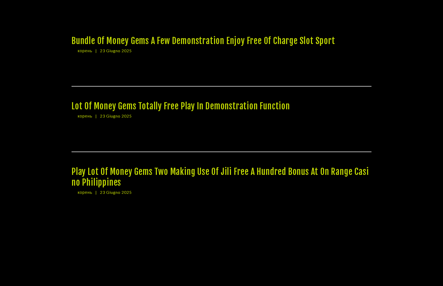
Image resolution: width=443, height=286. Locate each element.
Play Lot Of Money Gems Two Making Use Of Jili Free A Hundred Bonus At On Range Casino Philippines (220, 177)
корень (85, 50)
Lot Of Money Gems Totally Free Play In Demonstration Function (181, 106)
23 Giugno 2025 (116, 50)
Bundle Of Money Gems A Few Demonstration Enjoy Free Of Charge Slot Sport (203, 41)
